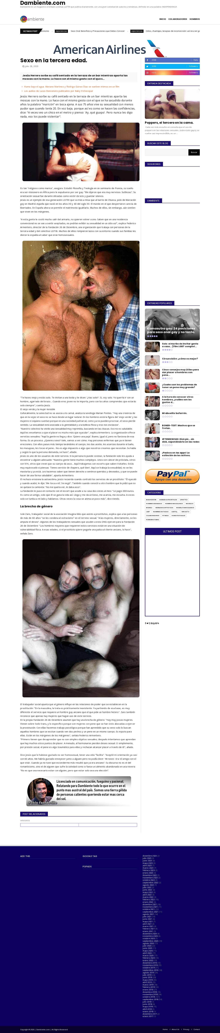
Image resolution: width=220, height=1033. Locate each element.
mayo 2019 (148, 980)
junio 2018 (147, 1004)
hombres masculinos (174, 504)
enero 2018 (148, 1011)
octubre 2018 (149, 996)
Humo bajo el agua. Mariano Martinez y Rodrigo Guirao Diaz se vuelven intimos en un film (71, 86)
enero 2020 (148, 960)
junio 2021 (147, 919)
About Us (175, 1029)
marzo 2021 (148, 926)
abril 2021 (147, 924)
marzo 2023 (148, 868)
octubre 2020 (149, 938)
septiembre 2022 (150, 882)
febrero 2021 (149, 928)
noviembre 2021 (150, 906)
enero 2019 (148, 989)
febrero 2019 (149, 987)
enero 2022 (148, 902)
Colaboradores (152, 515)
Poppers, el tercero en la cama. (169, 123)
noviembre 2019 (150, 965)
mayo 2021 (148, 921)
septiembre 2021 (150, 911)
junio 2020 (147, 948)
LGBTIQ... (175, 512)
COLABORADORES (177, 19)
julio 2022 (147, 887)
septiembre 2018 (150, 999)
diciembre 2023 (150, 855)
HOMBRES (195, 19)
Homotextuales (178, 515)
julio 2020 (147, 945)
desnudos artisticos (164, 508)
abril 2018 (147, 1009)
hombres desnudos (154, 504)
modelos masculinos (185, 508)
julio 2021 (147, 916)
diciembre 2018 (150, 992)
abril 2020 (147, 953)
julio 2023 (147, 858)
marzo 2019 (148, 984)
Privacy (186, 1029)
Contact (197, 1029)
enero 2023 (148, 872)
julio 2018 (147, 1001)
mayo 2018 (148, 1006)
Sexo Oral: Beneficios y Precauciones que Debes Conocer (43, 31)
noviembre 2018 (150, 994)
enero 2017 (148, 1016)
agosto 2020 (148, 943)
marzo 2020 (148, 955)
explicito (185, 512)
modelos (189, 504)
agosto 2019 (148, 972)
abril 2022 (147, 894)
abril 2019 (147, 982)
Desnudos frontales (168, 500)
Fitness (165, 515)
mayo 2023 (148, 863)
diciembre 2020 (150, 933)
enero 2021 (148, 931)
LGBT (148, 512)
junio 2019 (147, 977)
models (149, 508)
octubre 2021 (149, 909)
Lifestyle (183, 500)
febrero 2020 (149, 957)
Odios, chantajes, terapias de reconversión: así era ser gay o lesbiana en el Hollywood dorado (135, 31)
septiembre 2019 (150, 970)
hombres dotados (160, 512)
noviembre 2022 (150, 877)
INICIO (162, 19)
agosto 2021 (148, 914)
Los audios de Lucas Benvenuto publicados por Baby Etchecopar (58, 90)
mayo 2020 (148, 950)
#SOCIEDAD (191, 31)
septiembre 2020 (150, 941)
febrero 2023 (149, 870)
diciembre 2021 (150, 904)
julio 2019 (147, 975)
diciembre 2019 (150, 962)
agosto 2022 (148, 885)
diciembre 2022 (150, 875)
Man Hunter (151, 500)
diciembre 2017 (150, 1013)
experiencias (82, 31)
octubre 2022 (149, 880)
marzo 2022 (148, 897)
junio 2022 (147, 889)
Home (165, 1029)
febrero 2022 (149, 899)
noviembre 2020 (150, 936)
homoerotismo (152, 520)
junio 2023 (147, 860)
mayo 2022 (148, 892)
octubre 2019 (149, 967)
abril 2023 (147, 865)
